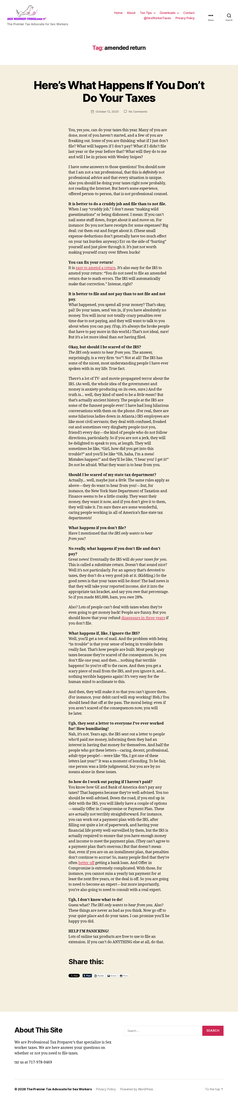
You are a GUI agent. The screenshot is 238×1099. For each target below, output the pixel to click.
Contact (189, 13)
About (131, 13)
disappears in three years (143, 618)
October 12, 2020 (107, 111)
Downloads (168, 13)
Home (118, 13)
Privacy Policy (185, 18)
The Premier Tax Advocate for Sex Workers (59, 1089)
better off (86, 863)
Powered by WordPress (136, 1089)
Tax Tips (146, 13)
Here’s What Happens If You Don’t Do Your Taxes (119, 91)
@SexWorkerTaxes (157, 18)
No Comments (138, 111)
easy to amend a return (96, 268)
